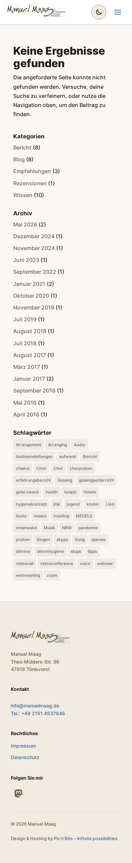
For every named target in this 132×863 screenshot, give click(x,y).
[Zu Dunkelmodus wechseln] (98, 12)
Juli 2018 (25, 343)
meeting (61, 515)
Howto (90, 491)
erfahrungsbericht (33, 480)
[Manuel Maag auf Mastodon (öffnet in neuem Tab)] (18, 793)
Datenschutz (25, 757)
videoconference (56, 563)
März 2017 (26, 366)
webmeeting (28, 575)
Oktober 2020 (31, 295)
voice (85, 563)
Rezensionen (30, 183)
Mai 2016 (25, 402)
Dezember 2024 (33, 236)
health (52, 491)
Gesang (65, 480)
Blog (19, 159)
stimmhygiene (50, 551)
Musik (49, 527)
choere (22, 468)
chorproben (81, 468)
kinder (93, 504)
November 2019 (33, 307)
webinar (105, 563)
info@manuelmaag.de (35, 705)
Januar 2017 (29, 378)
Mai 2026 (25, 224)
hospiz (70, 491)
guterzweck (27, 491)
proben (23, 539)
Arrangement (28, 444)
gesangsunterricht (96, 480)
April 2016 (26, 414)
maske (40, 515)
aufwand (67, 456)
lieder (21, 515)
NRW (67, 527)
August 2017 (29, 355)
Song (80, 539)
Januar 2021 (29, 283)
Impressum (23, 746)
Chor (58, 468)
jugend (73, 504)
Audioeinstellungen (34, 456)
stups (76, 551)
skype (62, 539)
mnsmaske (26, 527)
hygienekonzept (31, 504)
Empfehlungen (32, 171)
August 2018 (29, 331)
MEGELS (84, 515)
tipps (92, 551)
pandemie (88, 527)
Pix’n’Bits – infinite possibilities (85, 838)
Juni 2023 (26, 260)
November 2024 (34, 248)
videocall (25, 563)
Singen (43, 539)
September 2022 (34, 271)
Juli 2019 (25, 319)
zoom (52, 575)
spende (98, 539)
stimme (23, 551)
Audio (79, 444)
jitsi (56, 504)
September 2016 (34, 390)
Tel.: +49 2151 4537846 (38, 713)
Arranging (57, 444)
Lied (110, 504)
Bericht (22, 147)
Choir (41, 468)
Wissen (22, 195)
